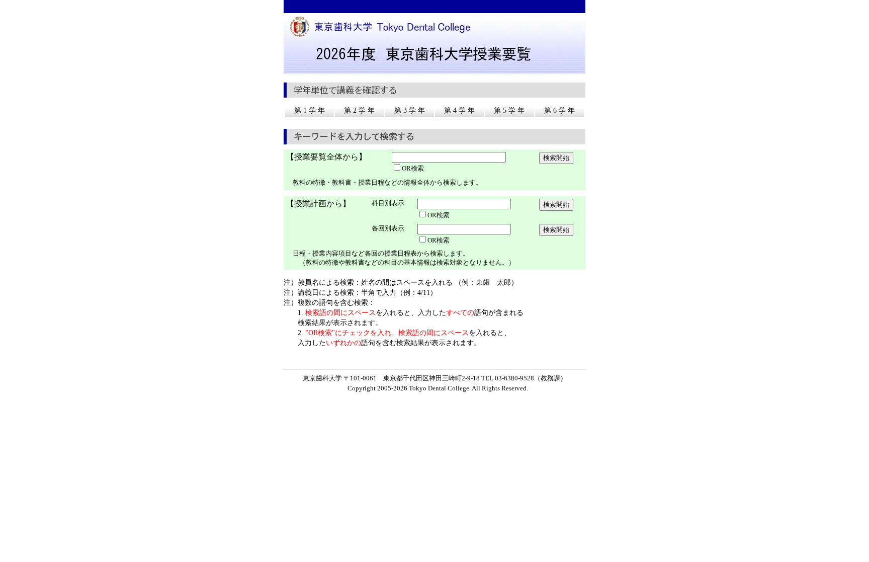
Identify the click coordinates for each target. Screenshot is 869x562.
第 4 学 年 (459, 110)
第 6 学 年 (559, 110)
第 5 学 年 (509, 110)
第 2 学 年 (359, 110)
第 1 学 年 (309, 110)
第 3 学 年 (409, 110)
